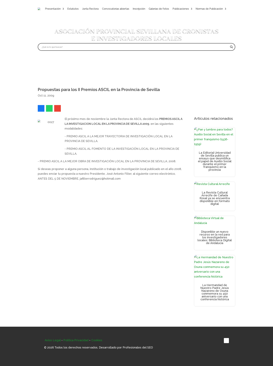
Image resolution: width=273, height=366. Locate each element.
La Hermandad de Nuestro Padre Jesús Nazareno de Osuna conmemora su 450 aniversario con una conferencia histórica (214, 292)
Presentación (53, 8)
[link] (41, 108)
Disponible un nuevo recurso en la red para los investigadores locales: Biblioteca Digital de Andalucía (214, 237)
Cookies (96, 340)
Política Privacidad (75, 340)
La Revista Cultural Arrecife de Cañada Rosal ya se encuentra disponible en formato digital (215, 198)
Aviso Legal (53, 340)
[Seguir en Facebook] (226, 340)
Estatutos (73, 8)
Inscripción (139, 8)
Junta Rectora (90, 8)
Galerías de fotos (159, 8)
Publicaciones (181, 8)
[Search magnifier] (231, 47)
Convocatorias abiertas (115, 8)
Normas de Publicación (209, 8)
